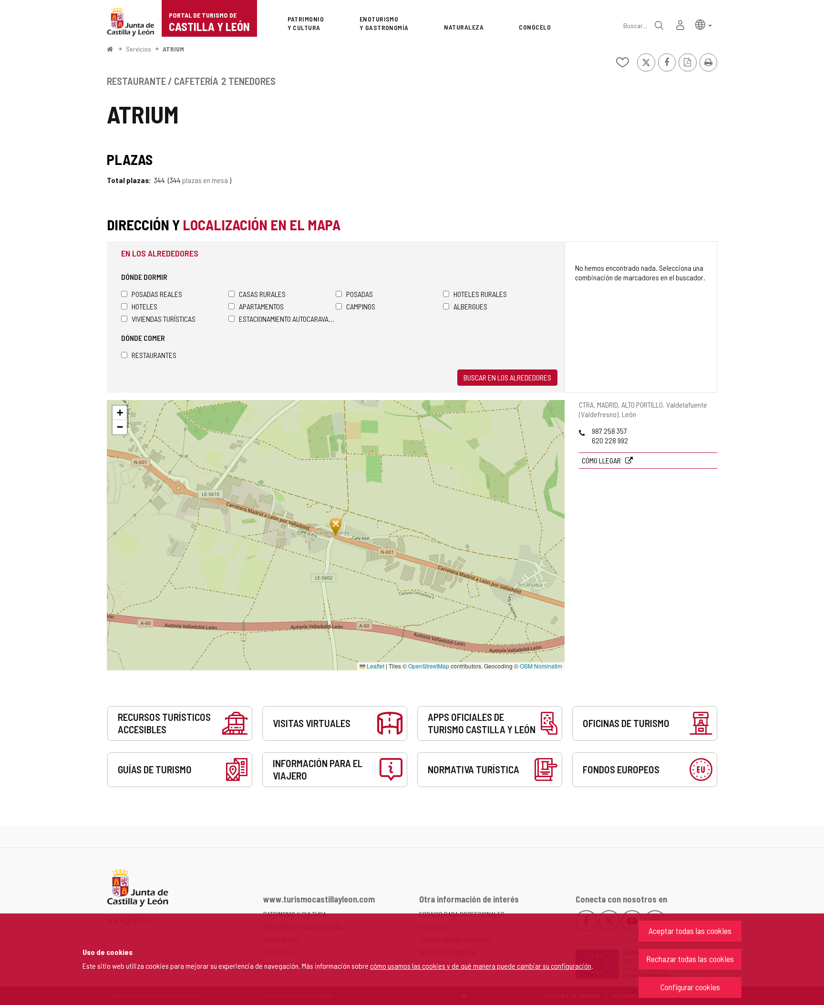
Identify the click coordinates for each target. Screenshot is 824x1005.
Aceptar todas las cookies (690, 930)
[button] (703, 24)
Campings (360, 306)
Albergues (470, 306)
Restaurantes (154, 354)
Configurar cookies (690, 987)
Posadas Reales (157, 293)
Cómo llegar (602, 460)
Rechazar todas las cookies (690, 959)
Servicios (138, 49)
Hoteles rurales (480, 293)
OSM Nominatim (541, 666)
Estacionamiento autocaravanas (287, 318)
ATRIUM (173, 49)
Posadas (359, 293)
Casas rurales (262, 293)
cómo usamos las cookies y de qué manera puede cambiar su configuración (480, 965)
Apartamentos (261, 306)
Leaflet (374, 666)
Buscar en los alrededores (507, 377)
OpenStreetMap (428, 666)
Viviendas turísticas (164, 318)
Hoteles (144, 306)
